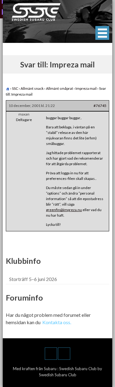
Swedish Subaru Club (78, 368)
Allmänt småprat (59, 88)
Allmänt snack (32, 88)
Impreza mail (86, 88)
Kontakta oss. (56, 322)
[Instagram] (64, 353)
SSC (15, 88)
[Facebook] (51, 353)
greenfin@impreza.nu (64, 209)
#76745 (100, 105)
